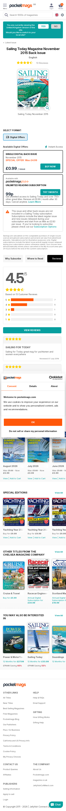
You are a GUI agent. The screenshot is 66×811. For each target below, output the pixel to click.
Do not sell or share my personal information (33, 431)
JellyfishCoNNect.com (43, 785)
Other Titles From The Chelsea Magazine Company (24, 551)
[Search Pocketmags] (6, 15)
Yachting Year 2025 (13, 529)
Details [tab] (33, 386)
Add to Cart (15, 478)
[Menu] (5, 6)
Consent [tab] (11, 386)
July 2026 (33, 466)
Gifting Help (38, 722)
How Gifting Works (41, 717)
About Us (37, 769)
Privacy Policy (9, 735)
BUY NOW (50, 166)
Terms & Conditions (12, 746)
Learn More (34, 201)
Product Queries (10, 769)
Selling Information (11, 789)
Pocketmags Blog (11, 719)
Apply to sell (8, 794)
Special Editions (15, 492)
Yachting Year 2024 (38, 529)
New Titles (8, 703)
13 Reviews (42, 63)
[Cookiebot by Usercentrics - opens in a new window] (49, 378)
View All (59, 492)
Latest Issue (10, 42)
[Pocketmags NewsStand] (20, 6)
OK (33, 422)
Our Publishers (9, 724)
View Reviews (32, 330)
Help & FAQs (38, 698)
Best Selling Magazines (13, 708)
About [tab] (54, 386)
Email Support (39, 703)
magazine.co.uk (40, 780)
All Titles (7, 698)
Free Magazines (10, 714)
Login (5, 799)
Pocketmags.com (41, 775)
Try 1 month (50, 192)
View (5, 478)
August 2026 (10, 466)
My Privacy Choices (12, 757)
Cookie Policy (9, 751)
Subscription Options (45, 226)
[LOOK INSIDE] (33, 108)
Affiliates (7, 775)
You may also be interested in (23, 615)
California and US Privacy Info (16, 741)
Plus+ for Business (11, 730)
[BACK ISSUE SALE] (14, 461)
